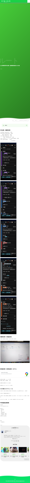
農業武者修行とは (15, 438)
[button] (26, 125)
